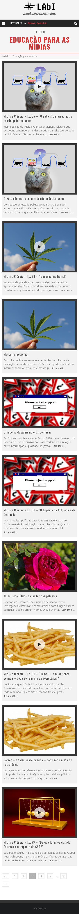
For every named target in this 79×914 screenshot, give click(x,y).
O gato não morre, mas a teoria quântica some (34, 198)
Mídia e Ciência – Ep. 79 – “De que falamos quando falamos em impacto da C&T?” (37, 844)
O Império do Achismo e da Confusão (27, 432)
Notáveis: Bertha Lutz (37, 23)
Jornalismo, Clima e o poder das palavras (30, 596)
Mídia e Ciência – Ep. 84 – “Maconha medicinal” (35, 276)
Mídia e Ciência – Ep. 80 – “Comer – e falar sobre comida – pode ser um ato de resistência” (36, 676)
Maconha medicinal (16, 354)
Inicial (5, 56)
